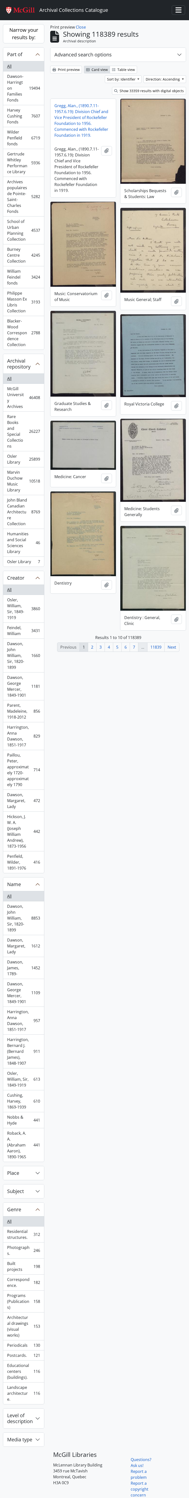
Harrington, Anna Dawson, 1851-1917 (23, 736)
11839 (155, 647)
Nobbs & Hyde (23, 1120)
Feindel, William (23, 630)
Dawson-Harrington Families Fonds (23, 88)
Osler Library (23, 459)
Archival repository (19, 363)
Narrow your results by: (23, 34)
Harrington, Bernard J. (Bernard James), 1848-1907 (23, 1051)
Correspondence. (23, 1282)
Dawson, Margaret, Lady (23, 800)
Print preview (68, 69)
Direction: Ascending (163, 79)
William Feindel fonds (23, 277)
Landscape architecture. (23, 1393)
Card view (99, 69)
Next (172, 647)
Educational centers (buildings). (23, 1371)
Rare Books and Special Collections (23, 431)
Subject (15, 1191)
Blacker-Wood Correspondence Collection (23, 332)
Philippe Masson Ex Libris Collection (23, 302)
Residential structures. (23, 1234)
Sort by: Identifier (122, 79)
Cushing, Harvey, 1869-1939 (23, 1101)
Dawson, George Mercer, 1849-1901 (23, 686)
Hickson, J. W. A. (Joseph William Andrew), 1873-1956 (23, 831)
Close (81, 27)
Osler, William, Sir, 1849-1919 (23, 608)
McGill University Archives (23, 397)
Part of (14, 54)
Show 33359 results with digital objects (151, 90)
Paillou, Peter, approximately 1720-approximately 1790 (23, 769)
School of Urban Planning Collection (23, 230)
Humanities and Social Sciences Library (23, 542)
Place (13, 1173)
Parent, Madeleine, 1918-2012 (23, 711)
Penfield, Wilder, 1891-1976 (23, 862)
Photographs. (23, 1250)
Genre (14, 1209)
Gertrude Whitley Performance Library (23, 162)
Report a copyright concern (139, 1489)
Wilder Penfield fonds (23, 138)
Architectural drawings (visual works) (23, 1326)
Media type (19, 1439)
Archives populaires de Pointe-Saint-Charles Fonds (23, 196)
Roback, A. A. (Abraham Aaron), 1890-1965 (23, 1145)
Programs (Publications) (23, 1301)
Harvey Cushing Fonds (23, 116)
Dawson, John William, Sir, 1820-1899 (23, 655)
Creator (15, 577)
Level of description (20, 1418)
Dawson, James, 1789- (23, 967)
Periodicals (23, 1346)
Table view (125, 69)
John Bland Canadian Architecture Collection (23, 511)
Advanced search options (83, 54)
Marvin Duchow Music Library (23, 481)
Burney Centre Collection (23, 255)
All (9, 66)
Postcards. (23, 1357)
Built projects (23, 1266)
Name (14, 884)
